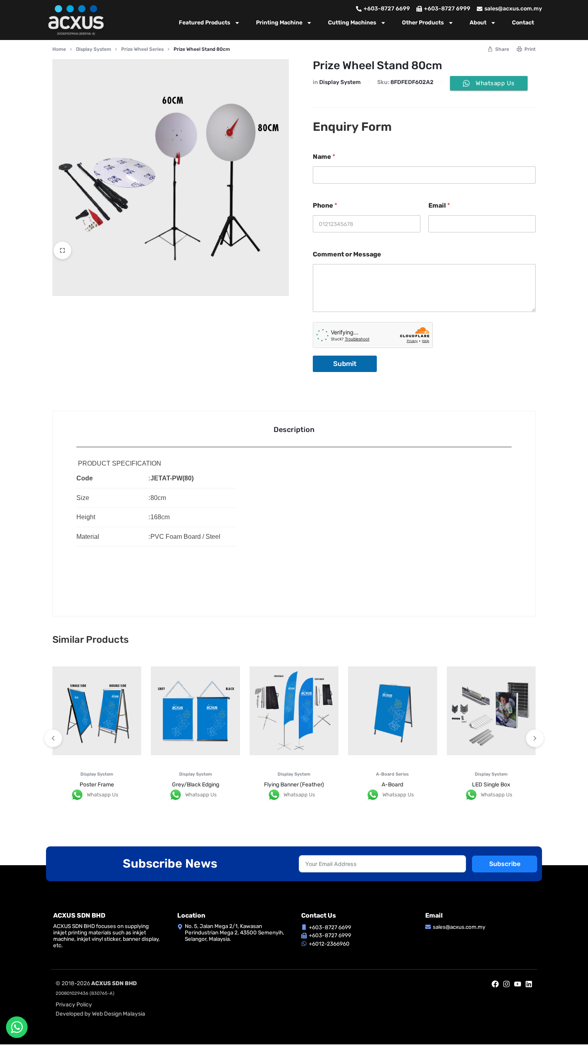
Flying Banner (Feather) (294, 784)
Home (59, 49)
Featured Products (204, 22)
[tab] (294, 429)
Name (324, 156)
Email (439, 205)
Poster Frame (97, 784)
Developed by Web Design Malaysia (100, 1013)
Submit (344, 364)
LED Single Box (491, 784)
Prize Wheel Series (142, 49)
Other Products (423, 22)
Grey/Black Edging (195, 784)
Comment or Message (347, 254)
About (478, 22)
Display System (93, 49)
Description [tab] (294, 429)
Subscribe (504, 864)
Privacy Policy (74, 1004)
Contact (523, 22)
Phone (325, 205)
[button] (535, 738)
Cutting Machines (352, 22)
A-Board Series (392, 774)
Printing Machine (279, 22)
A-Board (392, 784)
